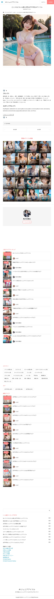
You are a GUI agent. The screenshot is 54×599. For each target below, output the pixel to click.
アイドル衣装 (8, 369)
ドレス (29, 372)
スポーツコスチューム (42, 369)
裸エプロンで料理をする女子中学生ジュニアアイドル (15, 534)
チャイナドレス (18, 372)
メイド (28, 375)
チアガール (7, 372)
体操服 (43, 375)
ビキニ (29, 9)
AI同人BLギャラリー (8, 555)
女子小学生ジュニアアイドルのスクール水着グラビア (15, 526)
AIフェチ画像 (6, 553)
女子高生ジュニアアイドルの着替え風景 (12, 523)
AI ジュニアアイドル (11, 2)
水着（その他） (16, 378)
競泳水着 (45, 378)
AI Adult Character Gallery (9, 561)
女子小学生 (18, 389)
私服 (36, 378)
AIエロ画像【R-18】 (8, 548)
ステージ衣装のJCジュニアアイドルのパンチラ (13, 531)
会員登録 (50, 2)
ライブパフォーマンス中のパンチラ (11, 529)
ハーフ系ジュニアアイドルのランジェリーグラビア (14, 539)
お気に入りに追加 (8, 114)
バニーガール (38, 372)
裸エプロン (7, 381)
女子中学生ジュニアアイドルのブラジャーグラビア (14, 537)
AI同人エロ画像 (7, 550)
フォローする (28, 222)
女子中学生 (8, 123)
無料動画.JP (6, 557)
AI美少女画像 (6, 552)
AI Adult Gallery (7, 559)
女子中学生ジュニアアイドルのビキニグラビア (13, 542)
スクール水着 (28, 369)
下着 (36, 375)
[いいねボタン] (4, 91)
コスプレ (18, 369)
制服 (6, 378)
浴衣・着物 (27, 378)
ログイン (43, 2)
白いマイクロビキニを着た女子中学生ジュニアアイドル (15, 518)
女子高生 (29, 389)
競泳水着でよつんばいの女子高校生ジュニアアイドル (15, 521)
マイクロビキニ (17, 375)
